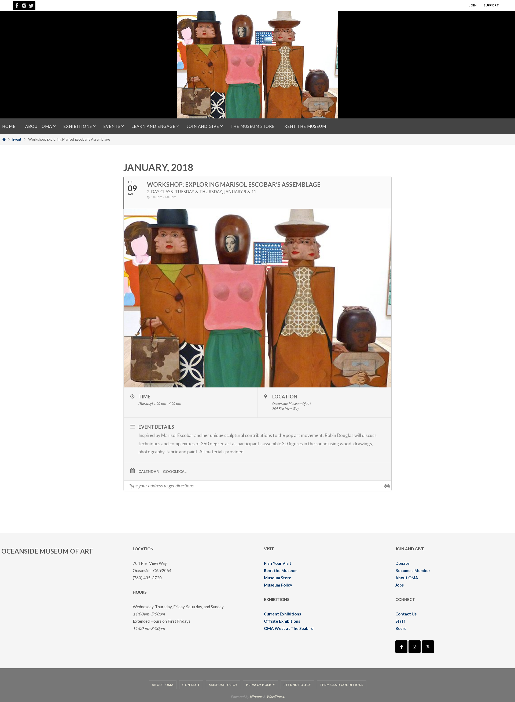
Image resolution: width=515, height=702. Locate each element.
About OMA (406, 577)
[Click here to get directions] (387, 486)
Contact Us (406, 613)
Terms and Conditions (341, 685)
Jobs (399, 584)
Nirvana (256, 696)
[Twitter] (31, 5)
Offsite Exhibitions (282, 621)
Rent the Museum (280, 570)
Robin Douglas (339, 435)
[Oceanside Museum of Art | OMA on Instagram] (415, 646)
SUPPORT (491, 5)
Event (16, 139)
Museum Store (277, 577)
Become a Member (412, 570)
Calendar (148, 471)
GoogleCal (174, 471)
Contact (191, 685)
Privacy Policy (260, 685)
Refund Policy (297, 685)
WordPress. (275, 696)
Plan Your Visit (277, 563)
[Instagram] (24, 5)
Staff (400, 621)
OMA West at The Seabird (289, 628)
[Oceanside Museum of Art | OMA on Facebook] (401, 646)
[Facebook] (17, 5)
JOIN (473, 5)
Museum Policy (278, 584)
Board (401, 628)
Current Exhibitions (282, 613)
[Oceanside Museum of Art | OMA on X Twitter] (428, 646)
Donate (402, 563)
